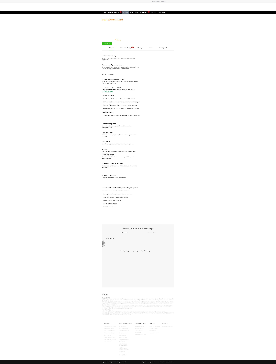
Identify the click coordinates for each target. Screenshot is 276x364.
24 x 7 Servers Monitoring (138, 331)
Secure (151, 48)
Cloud (131, 12)
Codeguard (122, 351)
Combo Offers (162, 12)
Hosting (125, 12)
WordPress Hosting (124, 330)
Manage (140, 48)
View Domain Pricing (109, 328)
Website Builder (123, 337)
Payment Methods (154, 333)
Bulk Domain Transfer (109, 333)
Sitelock (121, 347)
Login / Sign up (156, 1)
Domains (110, 12)
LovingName (143, 362)
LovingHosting (151, 362)
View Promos (107, 342)
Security (153, 12)
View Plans (107, 44)
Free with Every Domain (110, 339)
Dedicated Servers (123, 333)
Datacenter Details (139, 326)
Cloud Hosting (122, 335)
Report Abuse (153, 330)
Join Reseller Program (167, 326)
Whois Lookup (107, 335)
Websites (117, 12)
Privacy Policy (161, 362)
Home (104, 12)
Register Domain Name (110, 326)
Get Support (163, 48)
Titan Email (122, 342)
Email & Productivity (142, 12)
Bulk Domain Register (109, 330)
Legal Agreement (170, 362)
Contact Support (153, 328)
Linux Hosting (122, 326)
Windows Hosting (123, 328)
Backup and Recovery (140, 334)
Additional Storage (125, 48)
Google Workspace (124, 339)
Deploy (111, 48)
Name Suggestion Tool (109, 337)
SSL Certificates (123, 344)
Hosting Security (139, 328)
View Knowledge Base (155, 326)
